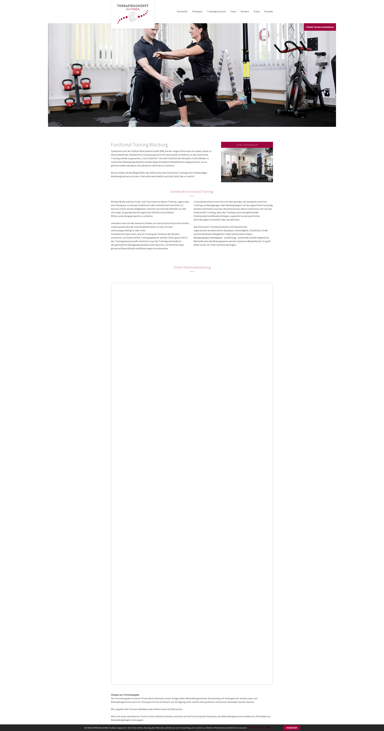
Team (233, 11)
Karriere (245, 11)
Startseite (182, 11)
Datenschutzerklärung (257, 727)
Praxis (257, 11)
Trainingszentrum (216, 11)
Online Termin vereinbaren (320, 26)
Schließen (291, 727)
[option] (192, 75)
